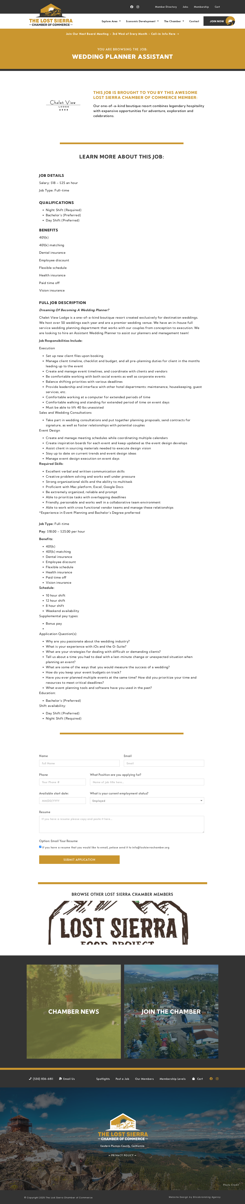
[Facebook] (132, 7)
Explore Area (110, 21)
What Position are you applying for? (115, 775)
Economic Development (141, 21)
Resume (44, 812)
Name (43, 756)
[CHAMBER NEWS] (74, 1012)
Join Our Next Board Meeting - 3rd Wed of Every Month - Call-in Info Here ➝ (122, 33)
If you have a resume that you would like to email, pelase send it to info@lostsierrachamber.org (106, 847)
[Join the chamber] (171, 1012)
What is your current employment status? (119, 793)
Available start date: (54, 793)
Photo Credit (231, 1184)
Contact (194, 21)
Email (128, 756)
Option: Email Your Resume (58, 841)
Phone (43, 775)
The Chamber (172, 21)
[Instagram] (138, 7)
